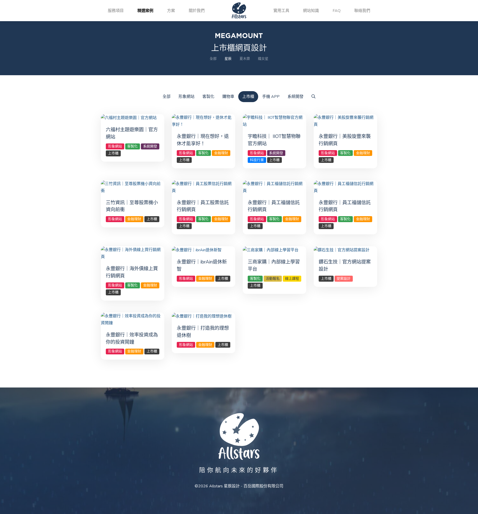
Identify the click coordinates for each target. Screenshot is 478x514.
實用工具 (281, 10)
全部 (213, 58)
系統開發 (295, 96)
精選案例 (145, 10)
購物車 (228, 96)
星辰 (228, 58)
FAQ (337, 10)
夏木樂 (244, 58)
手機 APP (271, 96)
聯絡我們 (362, 10)
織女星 (263, 58)
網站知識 (311, 10)
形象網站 (186, 96)
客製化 (208, 96)
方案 (171, 10)
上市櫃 (248, 96)
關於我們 (197, 10)
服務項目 (116, 10)
